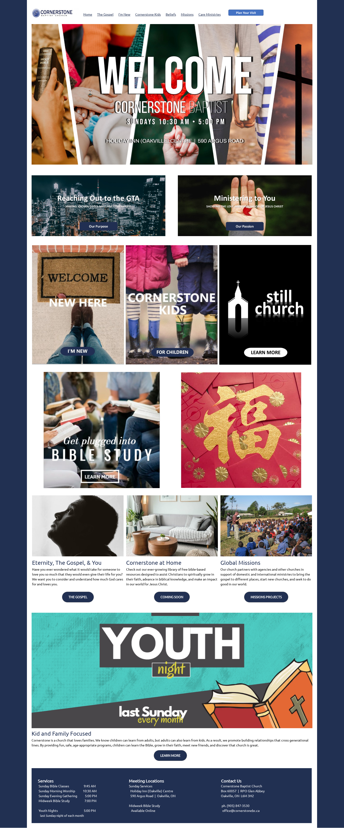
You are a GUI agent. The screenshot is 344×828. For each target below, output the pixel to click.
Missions (187, 14)
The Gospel (105, 14)
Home (87, 14)
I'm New (124, 14)
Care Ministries (209, 14)
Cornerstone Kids (148, 14)
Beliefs (171, 14)
